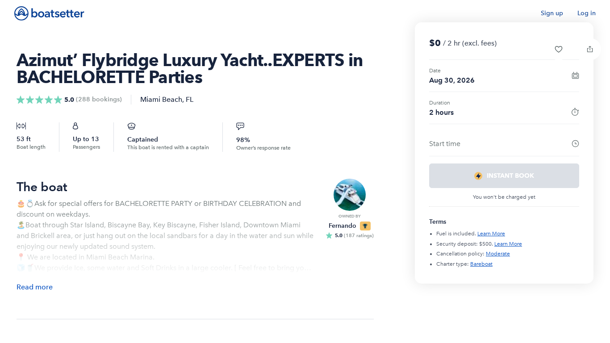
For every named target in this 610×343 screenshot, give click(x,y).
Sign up (552, 13)
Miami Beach (161, 99)
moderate (498, 254)
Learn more (491, 233)
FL (189, 99)
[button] (558, 49)
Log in (586, 13)
